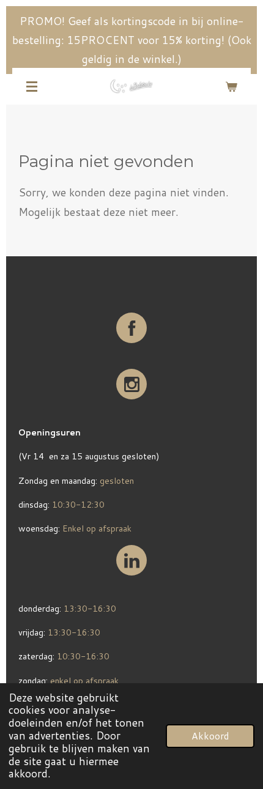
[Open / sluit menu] (31, 86)
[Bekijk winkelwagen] (231, 86)
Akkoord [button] (210, 736)
